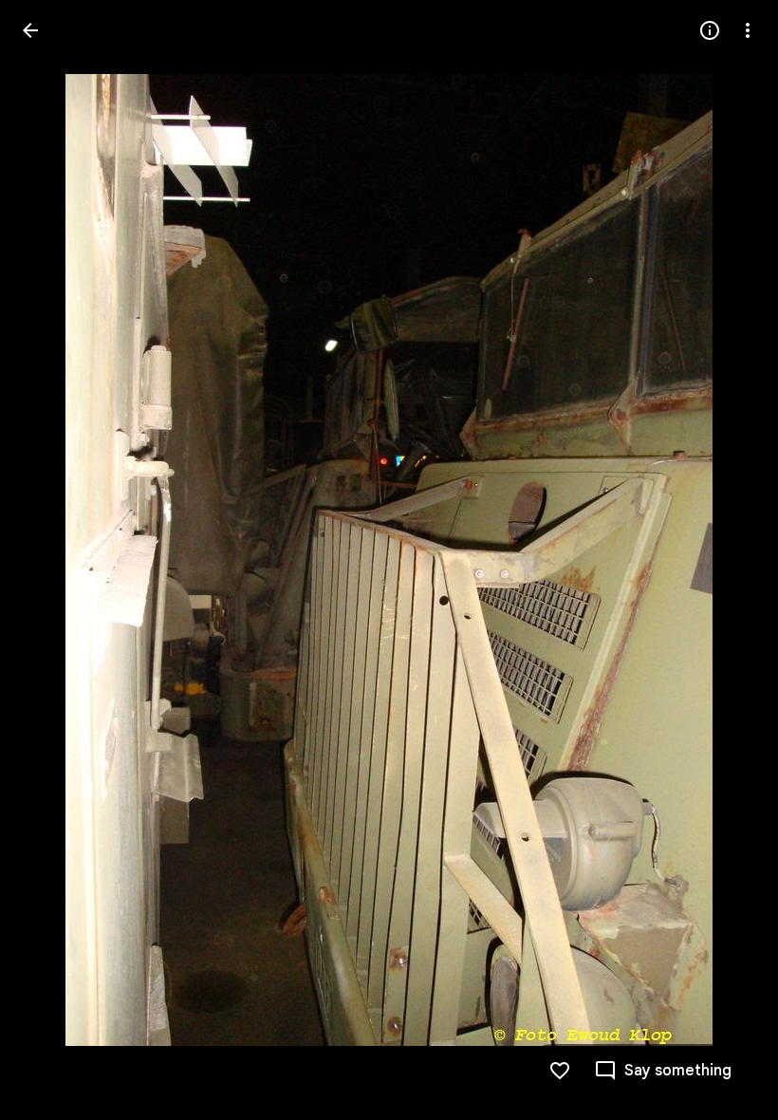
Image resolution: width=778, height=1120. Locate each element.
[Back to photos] (30, 30)
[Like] (559, 1070)
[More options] (748, 30)
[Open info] (710, 30)
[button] (53, 560)
